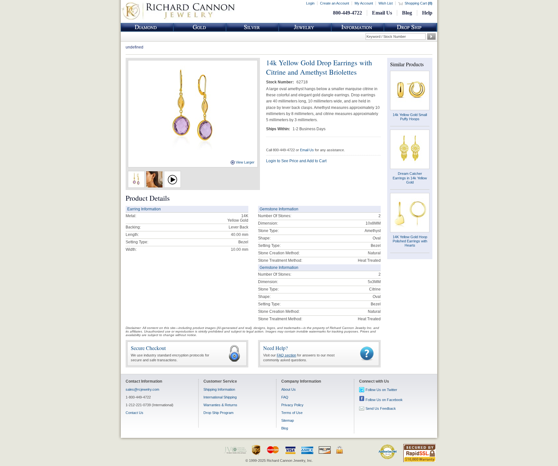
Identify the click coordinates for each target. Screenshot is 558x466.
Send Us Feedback (381, 408)
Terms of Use (292, 413)
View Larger (245, 162)
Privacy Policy (292, 405)
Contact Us (134, 413)
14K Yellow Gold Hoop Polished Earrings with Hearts (410, 241)
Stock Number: (280, 82)
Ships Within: (278, 129)
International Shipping (220, 397)
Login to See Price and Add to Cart (296, 161)
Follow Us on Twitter (381, 390)
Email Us (382, 13)
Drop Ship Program (218, 413)
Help (427, 13)
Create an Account (334, 3)
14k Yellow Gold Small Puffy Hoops (410, 117)
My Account (364, 3)
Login (310, 3)
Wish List (385, 3)
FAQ (284, 397)
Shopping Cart (418, 3)
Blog (407, 13)
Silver (252, 27)
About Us (288, 389)
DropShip (410, 27)
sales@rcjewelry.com (142, 389)
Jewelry (305, 27)
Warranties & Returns (220, 405)
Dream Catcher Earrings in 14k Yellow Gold (410, 178)
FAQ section (286, 355)
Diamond (147, 27)
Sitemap (287, 420)
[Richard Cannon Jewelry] (178, 19)
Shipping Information (219, 389)
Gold (200, 27)
